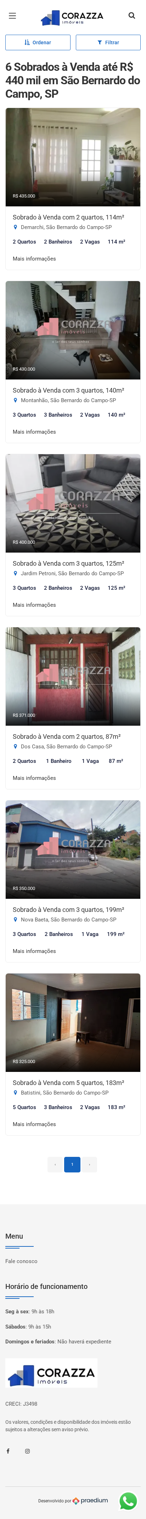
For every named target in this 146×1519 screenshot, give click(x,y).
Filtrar (112, 42)
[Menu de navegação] (14, 16)
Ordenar (42, 42)
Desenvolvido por (55, 1500)
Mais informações (34, 259)
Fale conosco (21, 1261)
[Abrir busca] (132, 16)
